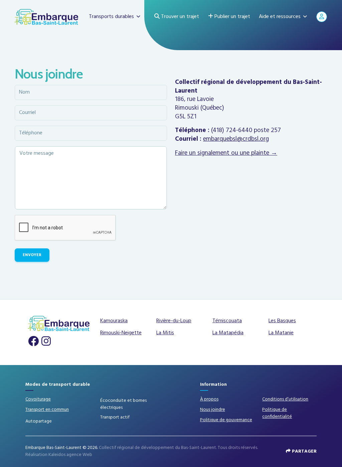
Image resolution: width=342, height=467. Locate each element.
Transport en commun (47, 410)
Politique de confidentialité (277, 413)
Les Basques (282, 321)
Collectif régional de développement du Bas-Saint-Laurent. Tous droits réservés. (178, 448)
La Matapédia (227, 333)
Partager (304, 451)
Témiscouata (227, 321)
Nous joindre (212, 410)
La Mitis (165, 333)
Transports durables (111, 16)
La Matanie (281, 333)
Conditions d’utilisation (285, 399)
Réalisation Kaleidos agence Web (58, 455)
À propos (209, 399)
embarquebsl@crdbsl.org (236, 139)
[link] (34, 341)
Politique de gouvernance (226, 420)
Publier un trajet (231, 16)
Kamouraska (114, 321)
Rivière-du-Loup (173, 321)
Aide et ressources (280, 16)
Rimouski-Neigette (121, 333)
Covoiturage (38, 399)
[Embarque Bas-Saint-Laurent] (46, 17)
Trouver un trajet (179, 16)
